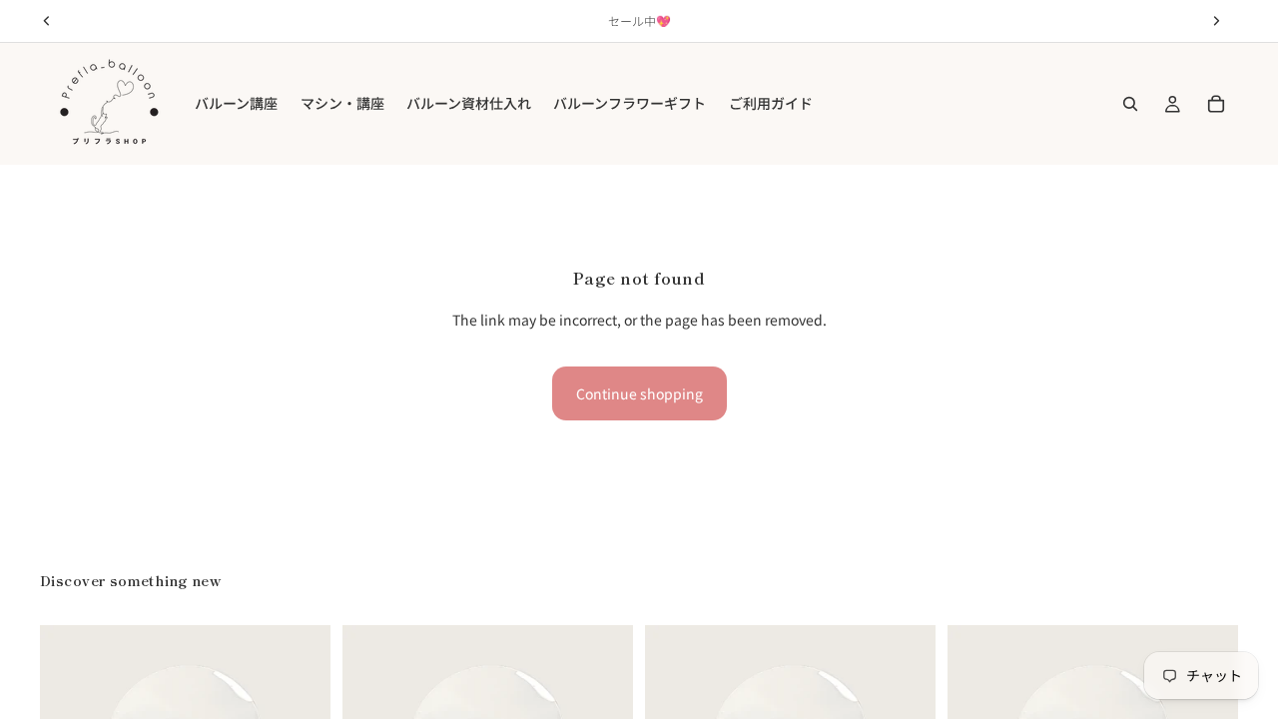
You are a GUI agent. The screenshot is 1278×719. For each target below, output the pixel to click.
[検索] (1130, 104)
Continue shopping (639, 393)
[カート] (1216, 104)
